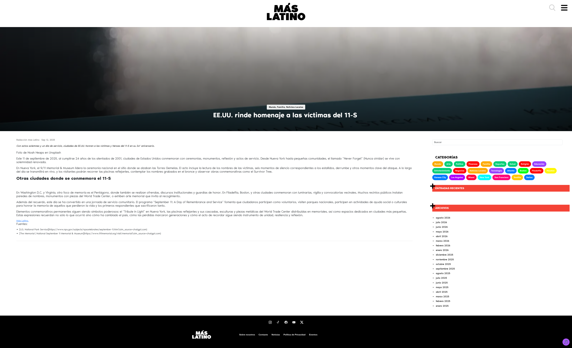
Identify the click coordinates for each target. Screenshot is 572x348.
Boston (523, 170)
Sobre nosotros (247, 334)
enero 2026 (442, 250)
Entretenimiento (442, 170)
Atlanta (511, 170)
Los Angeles (457, 177)
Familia (486, 164)
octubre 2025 (443, 264)
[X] (302, 322)
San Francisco (501, 177)
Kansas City (440, 177)
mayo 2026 (442, 231)
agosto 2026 (443, 217)
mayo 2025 (442, 287)
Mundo (437, 164)
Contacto (263, 334)
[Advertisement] (214, 269)
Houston (551, 170)
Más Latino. (22, 220)
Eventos (313, 334)
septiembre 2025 (445, 268)
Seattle (517, 177)
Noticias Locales (478, 170)
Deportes (499, 164)
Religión (525, 164)
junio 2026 (442, 227)
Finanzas (473, 164)
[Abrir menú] (564, 7)
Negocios (459, 170)
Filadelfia (536, 170)
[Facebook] (286, 322)
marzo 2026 (442, 240)
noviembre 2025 (445, 259)
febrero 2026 (443, 245)
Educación (539, 164)
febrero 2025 (443, 301)
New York (484, 177)
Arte (448, 164)
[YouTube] (294, 322)
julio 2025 (441, 277)
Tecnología (496, 170)
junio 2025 (442, 282)
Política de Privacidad (294, 334)
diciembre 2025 (444, 254)
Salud (513, 164)
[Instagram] (270, 322)
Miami (471, 177)
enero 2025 (442, 305)
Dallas (529, 177)
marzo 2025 (442, 296)
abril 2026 (442, 236)
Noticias (276, 334)
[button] (552, 7)
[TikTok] (278, 322)
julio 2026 (441, 222)
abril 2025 (441, 291)
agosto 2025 (443, 273)
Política (459, 164)
